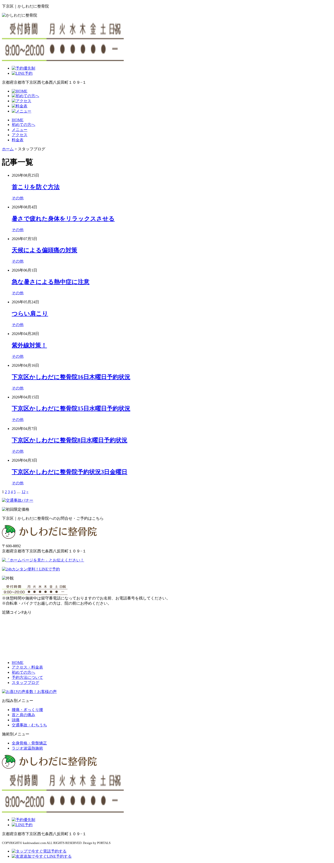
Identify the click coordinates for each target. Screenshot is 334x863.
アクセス (19, 135)
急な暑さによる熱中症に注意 (50, 282)
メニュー (19, 130)
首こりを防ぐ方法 (36, 187)
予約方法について (27, 677)
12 (23, 492)
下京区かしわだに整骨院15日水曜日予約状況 (71, 408)
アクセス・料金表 (27, 667)
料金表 (17, 140)
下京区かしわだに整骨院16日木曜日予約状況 (71, 377)
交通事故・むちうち (29, 725)
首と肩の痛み (23, 715)
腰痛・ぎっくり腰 (27, 710)
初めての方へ (23, 124)
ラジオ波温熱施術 (27, 748)
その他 (17, 198)
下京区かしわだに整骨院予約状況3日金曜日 (69, 472)
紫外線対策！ (29, 345)
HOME (17, 120)
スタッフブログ (25, 682)
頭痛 (16, 720)
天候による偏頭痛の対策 (44, 250)
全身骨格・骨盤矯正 (29, 743)
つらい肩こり (30, 313)
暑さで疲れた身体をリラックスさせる (63, 218)
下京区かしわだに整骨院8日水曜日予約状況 (69, 440)
